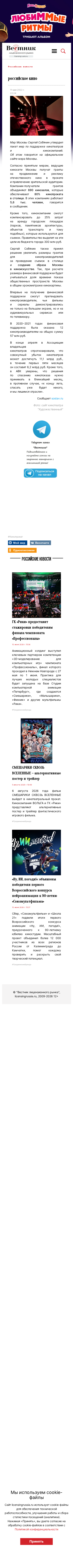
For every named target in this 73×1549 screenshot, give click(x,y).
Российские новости (20, 67)
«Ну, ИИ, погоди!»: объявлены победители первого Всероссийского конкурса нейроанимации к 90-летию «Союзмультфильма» (34, 890)
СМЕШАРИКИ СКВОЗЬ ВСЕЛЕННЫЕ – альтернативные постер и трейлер (36, 773)
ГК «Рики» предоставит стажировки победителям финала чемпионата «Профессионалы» (32, 630)
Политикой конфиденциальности (36, 1529)
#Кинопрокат (15, 536)
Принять (36, 1541)
